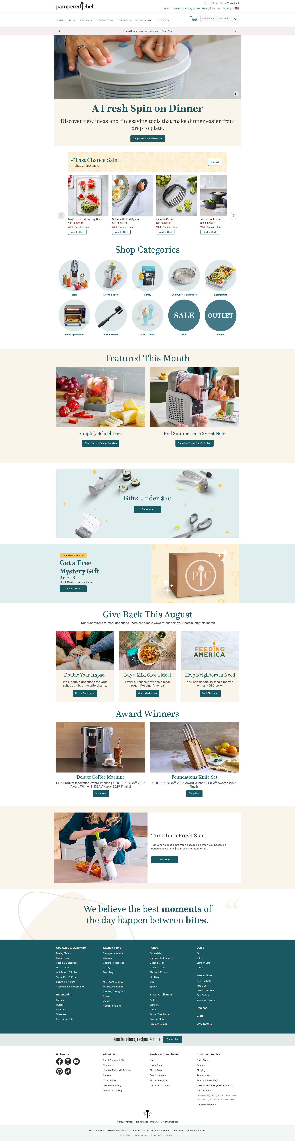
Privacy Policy (96, 1130)
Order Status (203, 1060)
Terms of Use (138, 1130)
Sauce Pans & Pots (66, 977)
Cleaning (107, 958)
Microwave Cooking (113, 982)
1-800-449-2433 (204, 1090)
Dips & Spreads (158, 967)
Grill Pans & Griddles (66, 972)
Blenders (154, 1004)
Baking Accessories (113, 953)
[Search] (235, 18)
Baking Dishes (63, 953)
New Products (204, 981)
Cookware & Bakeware (71, 947)
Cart (152, 1060)
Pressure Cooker (158, 1024)
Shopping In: (228, 8)
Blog (200, 1015)
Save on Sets (203, 962)
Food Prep (108, 972)
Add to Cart (77, 232)
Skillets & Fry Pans (65, 982)
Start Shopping (210, 693)
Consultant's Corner (160, 1085)
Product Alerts (204, 1075)
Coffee (153, 1009)
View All (214, 162)
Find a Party (156, 1070)
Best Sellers (203, 995)
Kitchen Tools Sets (112, 1005)
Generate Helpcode (206, 1104)
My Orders (195, 8)
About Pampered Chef (114, 1060)
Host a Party (156, 1065)
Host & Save (73, 588)
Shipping (201, 1070)
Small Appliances (161, 994)
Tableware (61, 1014)
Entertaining (64, 994)
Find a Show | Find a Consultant (222, 3)
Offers (200, 958)
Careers (107, 1075)
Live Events (163, 20)
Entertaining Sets (64, 1019)
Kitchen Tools (112, 947)
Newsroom (108, 1065)
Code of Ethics (110, 1080)
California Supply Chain (117, 1130)
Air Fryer (154, 1000)
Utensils (107, 1001)
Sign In (167, 8)
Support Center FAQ (207, 1080)
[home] (147, 1114)
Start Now (164, 859)
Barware (60, 1000)
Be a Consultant (144, 20)
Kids (105, 977)
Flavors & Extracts (159, 972)
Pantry (154, 947)
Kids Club (201, 985)
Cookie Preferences (196, 1130)
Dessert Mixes (157, 962)
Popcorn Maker (157, 1019)
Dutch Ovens (62, 967)
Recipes (202, 1007)
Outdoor (60, 1004)
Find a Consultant (158, 1080)
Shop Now (147, 509)
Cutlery (106, 967)
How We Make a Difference (117, 1070)
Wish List (215, 8)
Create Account (180, 8)
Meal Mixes (155, 977)
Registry (206, 8)
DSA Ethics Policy (112, 1085)
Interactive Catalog (206, 1000)
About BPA (178, 1130)
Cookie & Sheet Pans (67, 962)
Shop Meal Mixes (147, 693)
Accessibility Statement (159, 1130)
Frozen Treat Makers (160, 1014)
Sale (199, 953)
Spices (153, 986)
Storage (107, 996)
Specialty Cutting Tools (114, 991)
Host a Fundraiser (85, 693)
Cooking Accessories (113, 962)
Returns (201, 1065)
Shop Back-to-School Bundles (101, 443)
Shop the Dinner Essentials (147, 138)
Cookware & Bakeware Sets (70, 986)
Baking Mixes (156, 953)
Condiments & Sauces (161, 958)
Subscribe (172, 1039)
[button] (236, 93)
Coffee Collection (205, 990)
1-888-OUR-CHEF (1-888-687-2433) (215, 1085)
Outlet (200, 967)
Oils (152, 982)
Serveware (61, 1009)
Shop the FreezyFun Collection (194, 443)
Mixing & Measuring (113, 986)
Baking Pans (62, 958)
